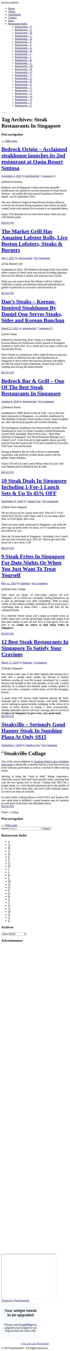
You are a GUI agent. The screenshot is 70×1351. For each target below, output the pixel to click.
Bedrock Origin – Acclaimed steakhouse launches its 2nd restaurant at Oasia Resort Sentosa (34, 158)
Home (11, 8)
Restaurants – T (23, 87)
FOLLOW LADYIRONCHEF (35, 1343)
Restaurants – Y (23, 102)
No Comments (42, 258)
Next (15, 812)
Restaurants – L (23, 63)
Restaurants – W (24, 96)
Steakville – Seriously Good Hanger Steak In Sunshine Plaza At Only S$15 (33, 730)
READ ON (7, 222)
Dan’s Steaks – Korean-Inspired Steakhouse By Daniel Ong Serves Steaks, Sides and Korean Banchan (32, 310)
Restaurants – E (23, 41)
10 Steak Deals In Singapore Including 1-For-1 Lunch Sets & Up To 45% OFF (33, 487)
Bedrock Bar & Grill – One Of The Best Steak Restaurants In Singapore (32, 387)
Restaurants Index (17, 23)
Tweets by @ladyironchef (15, 1300)
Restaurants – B (23, 32)
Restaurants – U (23, 90)
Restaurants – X (23, 99)
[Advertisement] (15, 996)
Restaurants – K (23, 60)
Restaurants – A (23, 29)
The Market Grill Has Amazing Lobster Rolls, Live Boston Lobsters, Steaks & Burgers (34, 240)
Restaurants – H (23, 51)
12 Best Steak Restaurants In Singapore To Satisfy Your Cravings (34, 648)
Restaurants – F (23, 44)
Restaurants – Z (23, 105)
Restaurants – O (23, 72)
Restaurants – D (23, 38)
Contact (12, 17)
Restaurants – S (23, 84)
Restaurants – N (23, 69)
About (11, 11)
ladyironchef (32, 176)
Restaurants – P (23, 75)
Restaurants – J (23, 57)
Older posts (9, 141)
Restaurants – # (23, 26)
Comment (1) (48, 176)
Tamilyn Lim (33, 745)
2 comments (40, 662)
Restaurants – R (23, 81)
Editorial (25, 583)
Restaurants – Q (23, 78)
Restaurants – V (23, 93)
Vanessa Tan (33, 501)
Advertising (14, 14)
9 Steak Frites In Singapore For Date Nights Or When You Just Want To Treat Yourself (33, 565)
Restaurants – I (23, 54)
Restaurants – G (23, 48)
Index (11, 20)
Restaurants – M (23, 66)
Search (5, 828)
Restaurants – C (23, 35)
